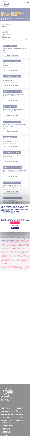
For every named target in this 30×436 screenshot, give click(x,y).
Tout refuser (15, 225)
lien (28, 220)
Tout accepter (15, 222)
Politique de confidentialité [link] (14, 229)
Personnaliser (15, 227)
